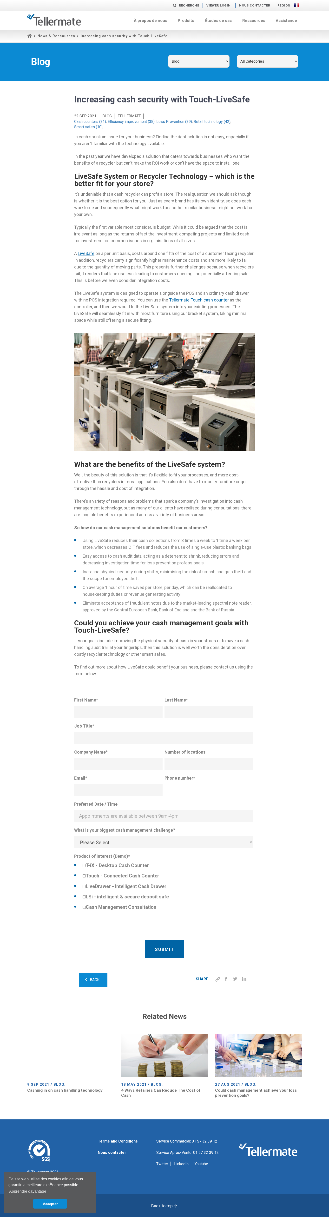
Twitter (162, 1164)
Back (94, 979)
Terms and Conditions (118, 1141)
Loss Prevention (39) (174, 121)
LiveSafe (86, 253)
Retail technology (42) (212, 121)
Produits (186, 20)
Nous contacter (254, 5)
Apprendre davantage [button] (27, 1191)
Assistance (286, 20)
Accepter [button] (50, 1204)
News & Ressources (56, 36)
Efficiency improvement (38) (131, 121)
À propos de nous (150, 20)
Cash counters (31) (90, 121)
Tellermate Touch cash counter (199, 299)
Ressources (253, 20)
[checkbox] (163, 887)
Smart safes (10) (88, 127)
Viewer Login (218, 5)
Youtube (201, 1164)
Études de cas (218, 20)
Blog (107, 116)
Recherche (189, 5)
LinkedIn (181, 1164)
